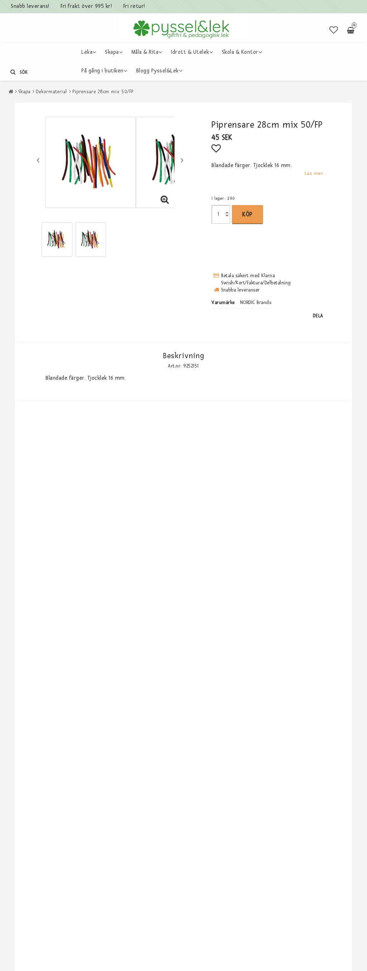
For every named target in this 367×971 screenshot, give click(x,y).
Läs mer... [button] (316, 173)
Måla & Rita (145, 52)
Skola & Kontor (240, 52)
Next (182, 160)
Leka (86, 52)
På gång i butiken (102, 70)
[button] (333, 30)
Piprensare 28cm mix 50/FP (103, 92)
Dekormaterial (51, 92)
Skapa (112, 52)
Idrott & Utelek (190, 52)
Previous (38, 160)
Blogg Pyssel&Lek (157, 70)
